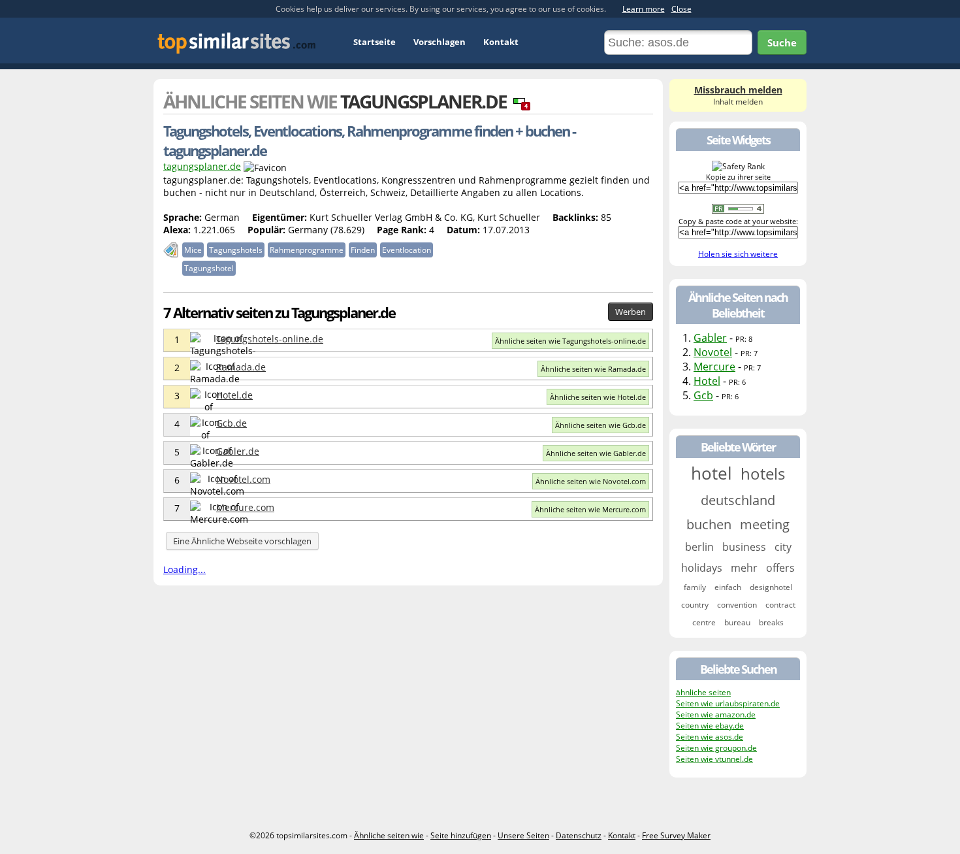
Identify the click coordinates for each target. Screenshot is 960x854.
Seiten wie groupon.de (716, 747)
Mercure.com (245, 507)
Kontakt (501, 42)
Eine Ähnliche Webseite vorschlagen (242, 541)
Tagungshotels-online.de (269, 339)
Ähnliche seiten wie (389, 835)
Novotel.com (243, 479)
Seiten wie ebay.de (710, 725)
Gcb (703, 395)
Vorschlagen (439, 42)
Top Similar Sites (236, 43)
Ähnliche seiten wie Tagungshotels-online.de (570, 341)
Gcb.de (231, 423)
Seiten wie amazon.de (716, 714)
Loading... (184, 569)
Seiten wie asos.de (709, 736)
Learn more (643, 8)
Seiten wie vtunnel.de (714, 758)
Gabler (710, 338)
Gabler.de (237, 451)
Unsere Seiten (523, 835)
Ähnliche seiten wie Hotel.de (598, 397)
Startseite (374, 42)
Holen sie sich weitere (738, 253)
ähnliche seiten (703, 692)
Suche (782, 42)
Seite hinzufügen (460, 835)
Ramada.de (241, 367)
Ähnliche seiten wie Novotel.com (591, 481)
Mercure (714, 366)
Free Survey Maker (676, 835)
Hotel (707, 381)
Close (681, 8)
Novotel (713, 352)
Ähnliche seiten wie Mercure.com (590, 509)
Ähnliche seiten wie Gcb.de (600, 425)
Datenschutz (578, 835)
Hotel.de (234, 395)
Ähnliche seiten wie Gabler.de (596, 453)
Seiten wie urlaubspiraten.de (728, 703)
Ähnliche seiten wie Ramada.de (593, 369)
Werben (630, 312)
